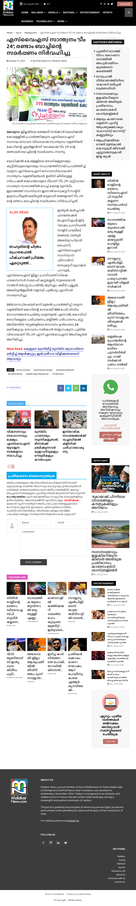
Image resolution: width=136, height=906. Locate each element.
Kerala (53, 12)
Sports (107, 12)
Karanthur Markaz (15, 373)
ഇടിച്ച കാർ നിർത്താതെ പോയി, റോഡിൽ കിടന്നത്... (56, 662)
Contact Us (73, 820)
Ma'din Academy (23, 369)
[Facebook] (101, 4)
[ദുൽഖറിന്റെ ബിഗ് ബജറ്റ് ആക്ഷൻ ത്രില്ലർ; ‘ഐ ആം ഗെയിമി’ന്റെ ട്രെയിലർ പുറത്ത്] (98, 655)
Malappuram (31, 32)
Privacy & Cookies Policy (79, 894)
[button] (129, 12)
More (61, 21)
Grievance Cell (118, 871)
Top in (18, 32)
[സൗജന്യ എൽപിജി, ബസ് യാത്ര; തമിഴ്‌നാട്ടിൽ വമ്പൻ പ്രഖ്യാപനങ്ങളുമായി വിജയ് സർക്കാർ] (77, 588)
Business (27, 21)
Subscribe (125, 3)
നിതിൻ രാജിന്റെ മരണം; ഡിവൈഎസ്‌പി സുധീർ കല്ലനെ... (15, 610)
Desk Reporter (43, 60)
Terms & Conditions (54, 894)
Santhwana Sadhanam (65, 369)
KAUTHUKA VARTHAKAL (108, 42)
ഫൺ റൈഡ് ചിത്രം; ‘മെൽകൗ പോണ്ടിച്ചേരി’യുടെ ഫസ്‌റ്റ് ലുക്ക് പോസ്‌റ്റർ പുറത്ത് (117, 617)
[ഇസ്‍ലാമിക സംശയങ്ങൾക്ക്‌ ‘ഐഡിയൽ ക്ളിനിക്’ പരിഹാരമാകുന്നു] (75, 419)
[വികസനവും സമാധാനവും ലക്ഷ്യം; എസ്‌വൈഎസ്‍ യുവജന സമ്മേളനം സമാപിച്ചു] (19, 419)
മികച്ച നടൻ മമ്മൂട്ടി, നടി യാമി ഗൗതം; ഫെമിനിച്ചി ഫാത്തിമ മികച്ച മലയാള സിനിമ (118, 676)
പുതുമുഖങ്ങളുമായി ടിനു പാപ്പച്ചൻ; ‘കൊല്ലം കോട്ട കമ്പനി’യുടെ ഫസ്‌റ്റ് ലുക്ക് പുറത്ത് (118, 638)
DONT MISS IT (102, 174)
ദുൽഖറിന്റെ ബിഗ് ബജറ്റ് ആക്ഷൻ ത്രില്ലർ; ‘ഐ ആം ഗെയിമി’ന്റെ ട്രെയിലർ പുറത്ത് (118, 657)
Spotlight (99, 491)
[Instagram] (104, 4)
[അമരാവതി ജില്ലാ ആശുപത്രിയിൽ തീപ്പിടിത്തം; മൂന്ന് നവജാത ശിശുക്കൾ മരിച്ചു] (36, 644)
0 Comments (14, 387)
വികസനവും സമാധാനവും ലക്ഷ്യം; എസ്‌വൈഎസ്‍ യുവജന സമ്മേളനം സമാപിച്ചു (18, 443)
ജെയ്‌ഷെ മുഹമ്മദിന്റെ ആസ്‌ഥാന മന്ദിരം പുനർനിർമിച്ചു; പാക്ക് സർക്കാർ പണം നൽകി (117, 350)
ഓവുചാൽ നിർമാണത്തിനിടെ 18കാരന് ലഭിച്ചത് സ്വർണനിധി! (110, 82)
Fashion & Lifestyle (15, 677)
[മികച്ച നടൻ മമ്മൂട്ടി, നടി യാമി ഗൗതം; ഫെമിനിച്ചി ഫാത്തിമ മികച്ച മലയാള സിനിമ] (98, 674)
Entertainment (90, 12)
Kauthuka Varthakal (103, 546)
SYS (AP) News (58, 373)
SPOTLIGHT (101, 460)
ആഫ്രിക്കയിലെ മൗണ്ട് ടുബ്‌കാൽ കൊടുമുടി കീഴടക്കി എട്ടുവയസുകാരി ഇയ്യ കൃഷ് (110, 148)
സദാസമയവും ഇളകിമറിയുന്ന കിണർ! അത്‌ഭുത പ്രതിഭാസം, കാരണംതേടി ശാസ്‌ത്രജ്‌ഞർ (109, 103)
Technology (44, 21)
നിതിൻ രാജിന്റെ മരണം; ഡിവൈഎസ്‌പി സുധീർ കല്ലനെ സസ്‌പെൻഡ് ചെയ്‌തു (117, 195)
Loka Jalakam (32, 621)
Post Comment (34, 562)
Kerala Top (11, 625)
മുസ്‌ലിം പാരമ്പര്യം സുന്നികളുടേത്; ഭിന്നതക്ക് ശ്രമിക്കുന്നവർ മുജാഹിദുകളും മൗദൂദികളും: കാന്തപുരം (46, 445)
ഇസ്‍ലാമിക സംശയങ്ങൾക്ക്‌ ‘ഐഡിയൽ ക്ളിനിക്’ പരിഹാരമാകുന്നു (74, 441)
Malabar (37, 12)
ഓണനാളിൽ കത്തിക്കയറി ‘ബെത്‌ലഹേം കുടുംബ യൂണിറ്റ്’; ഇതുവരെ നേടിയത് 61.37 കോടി (118, 595)
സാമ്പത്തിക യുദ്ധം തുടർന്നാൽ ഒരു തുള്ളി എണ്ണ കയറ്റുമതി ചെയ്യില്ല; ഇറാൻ (116, 233)
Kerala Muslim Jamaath (43, 369)
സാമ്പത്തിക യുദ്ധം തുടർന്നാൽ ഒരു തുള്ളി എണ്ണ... (34, 608)
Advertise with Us (116, 878)
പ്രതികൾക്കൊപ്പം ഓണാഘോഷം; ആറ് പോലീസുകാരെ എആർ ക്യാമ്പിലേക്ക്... (75, 672)
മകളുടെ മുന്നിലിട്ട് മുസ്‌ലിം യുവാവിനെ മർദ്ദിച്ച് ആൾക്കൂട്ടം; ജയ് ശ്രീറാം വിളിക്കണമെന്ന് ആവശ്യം (45, 353)
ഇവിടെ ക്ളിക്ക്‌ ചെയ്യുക (112, 436)
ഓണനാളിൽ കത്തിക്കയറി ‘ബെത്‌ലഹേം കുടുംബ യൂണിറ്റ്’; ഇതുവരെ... (56, 614)
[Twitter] (112, 4)
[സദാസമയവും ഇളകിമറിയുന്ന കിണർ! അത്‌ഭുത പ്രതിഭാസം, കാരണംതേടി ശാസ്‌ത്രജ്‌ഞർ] (110, 534)
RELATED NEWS (16, 403)
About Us (120, 874)
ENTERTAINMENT (104, 583)
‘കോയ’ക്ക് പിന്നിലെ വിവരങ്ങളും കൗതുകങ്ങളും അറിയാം (108, 502)
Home (24, 12)
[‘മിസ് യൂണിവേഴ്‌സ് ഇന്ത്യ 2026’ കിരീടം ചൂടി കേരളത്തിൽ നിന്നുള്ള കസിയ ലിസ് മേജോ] (16, 644)
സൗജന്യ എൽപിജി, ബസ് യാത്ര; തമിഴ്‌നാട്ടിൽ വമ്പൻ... (76, 608)
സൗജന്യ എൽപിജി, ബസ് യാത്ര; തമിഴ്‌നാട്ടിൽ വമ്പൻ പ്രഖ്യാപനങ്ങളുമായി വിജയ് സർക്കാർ (118, 272)
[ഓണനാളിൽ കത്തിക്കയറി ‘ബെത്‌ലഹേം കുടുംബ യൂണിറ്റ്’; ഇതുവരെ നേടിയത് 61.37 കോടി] (57, 588)
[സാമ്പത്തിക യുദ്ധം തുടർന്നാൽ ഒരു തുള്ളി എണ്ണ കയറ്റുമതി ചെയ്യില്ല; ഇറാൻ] (36, 588)
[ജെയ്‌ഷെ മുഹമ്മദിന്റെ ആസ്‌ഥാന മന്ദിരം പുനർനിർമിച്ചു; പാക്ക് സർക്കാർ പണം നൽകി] (98, 339)
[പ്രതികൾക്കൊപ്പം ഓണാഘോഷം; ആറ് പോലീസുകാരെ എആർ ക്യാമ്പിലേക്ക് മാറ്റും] (77, 644)
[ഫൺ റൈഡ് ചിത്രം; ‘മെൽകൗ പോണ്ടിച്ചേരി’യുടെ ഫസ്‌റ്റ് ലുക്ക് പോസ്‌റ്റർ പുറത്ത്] (98, 614)
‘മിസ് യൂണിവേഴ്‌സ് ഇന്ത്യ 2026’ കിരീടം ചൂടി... (15, 664)
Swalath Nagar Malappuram (37, 373)
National (69, 12)
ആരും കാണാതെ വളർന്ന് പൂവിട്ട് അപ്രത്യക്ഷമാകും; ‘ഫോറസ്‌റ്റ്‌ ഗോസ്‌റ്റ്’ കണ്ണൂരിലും (111, 127)
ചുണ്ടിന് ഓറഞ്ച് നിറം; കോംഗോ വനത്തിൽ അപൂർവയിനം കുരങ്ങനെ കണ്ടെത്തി (108, 61)
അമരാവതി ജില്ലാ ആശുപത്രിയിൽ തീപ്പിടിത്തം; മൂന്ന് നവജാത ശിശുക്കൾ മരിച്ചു (118, 311)
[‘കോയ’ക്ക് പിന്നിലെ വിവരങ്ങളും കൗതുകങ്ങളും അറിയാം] (110, 479)
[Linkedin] (108, 4)
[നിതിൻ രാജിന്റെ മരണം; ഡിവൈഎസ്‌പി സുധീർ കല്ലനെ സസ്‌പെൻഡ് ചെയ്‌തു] (16, 588)
